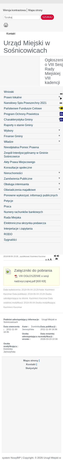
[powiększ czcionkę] (51, 259)
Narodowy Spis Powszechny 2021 (25, 102)
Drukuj (6, 25)
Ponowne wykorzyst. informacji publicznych (31, 195)
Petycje (8, 200)
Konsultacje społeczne (18, 167)
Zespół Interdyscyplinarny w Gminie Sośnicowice (26, 154)
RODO (8, 234)
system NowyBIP (11, 458)
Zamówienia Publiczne (18, 178)
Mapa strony (35, 10)
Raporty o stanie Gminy (18, 125)
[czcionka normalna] (49, 259)
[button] (61, 94)
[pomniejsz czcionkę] (47, 259)
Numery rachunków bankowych (23, 211)
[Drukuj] (56, 258)
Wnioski (9, 91)
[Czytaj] (56, 256)
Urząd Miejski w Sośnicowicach (27, 46)
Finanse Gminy (13, 136)
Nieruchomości (13, 173)
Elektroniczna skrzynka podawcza (25, 223)
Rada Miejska (12, 217)
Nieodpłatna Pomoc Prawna (21, 147)
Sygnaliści (10, 239)
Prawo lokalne (13, 97)
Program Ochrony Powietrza (21, 113)
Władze (8, 141)
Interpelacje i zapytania (18, 228)
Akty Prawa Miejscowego (19, 162)
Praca (7, 206)
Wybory (8, 130)
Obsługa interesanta (16, 184)
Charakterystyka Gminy (18, 119)
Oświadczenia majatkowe (20, 189)
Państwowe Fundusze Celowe (23, 108)
